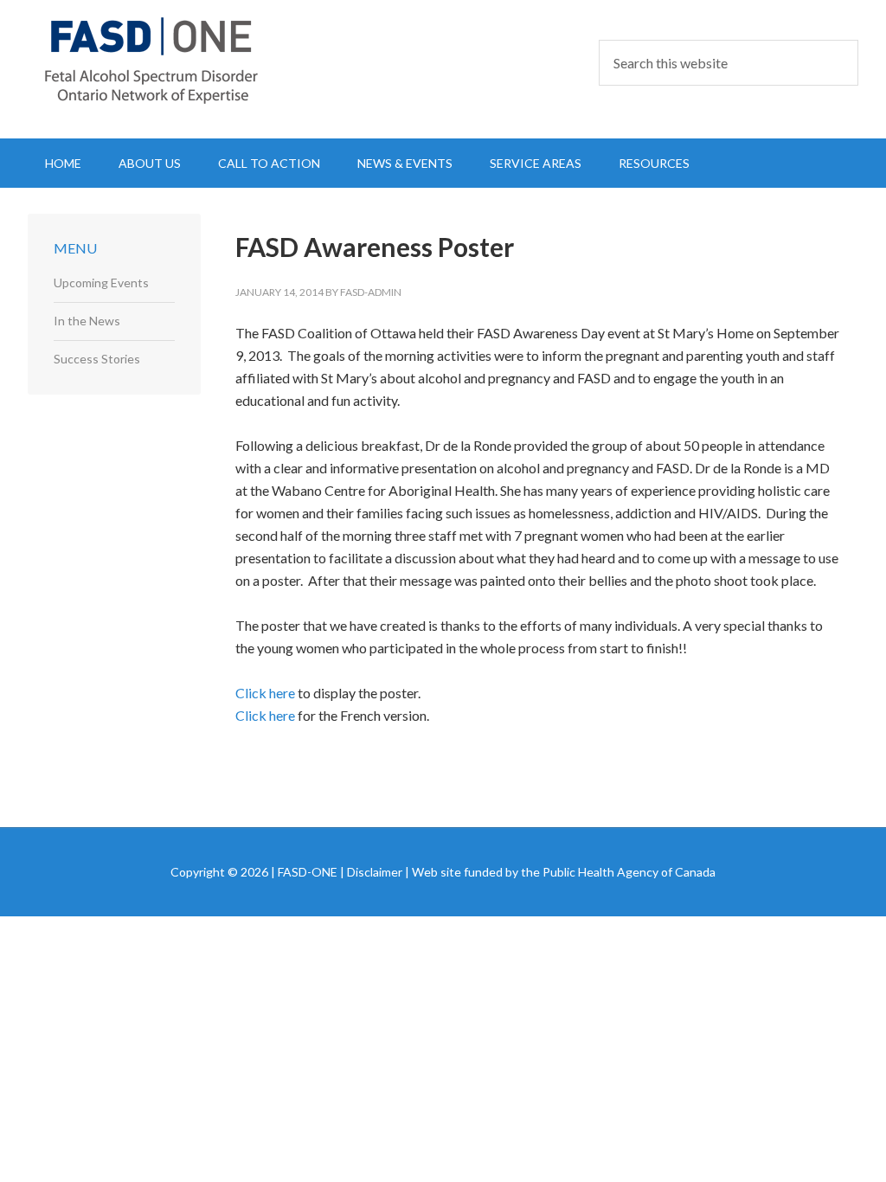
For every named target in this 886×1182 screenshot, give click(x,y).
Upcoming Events (101, 282)
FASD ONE (175, 60)
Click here (265, 692)
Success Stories (97, 358)
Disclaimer (374, 871)
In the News (87, 320)
